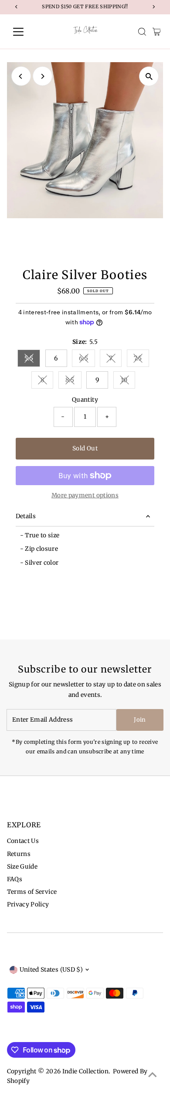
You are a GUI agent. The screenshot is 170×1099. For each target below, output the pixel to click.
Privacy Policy (28, 904)
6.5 (87, 359)
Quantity (85, 399)
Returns (19, 854)
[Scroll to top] (152, 1075)
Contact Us (23, 841)
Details (26, 516)
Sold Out (85, 448)
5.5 (32, 359)
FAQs (14, 879)
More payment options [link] (85, 495)
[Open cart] (157, 32)
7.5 (141, 359)
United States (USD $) (51, 969)
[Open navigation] (25, 32)
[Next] (42, 76)
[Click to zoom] (149, 76)
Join (140, 719)
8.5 (73, 381)
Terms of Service (32, 892)
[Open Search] (142, 32)
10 (128, 381)
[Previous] (21, 76)
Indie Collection (85, 1071)
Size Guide (22, 866)
